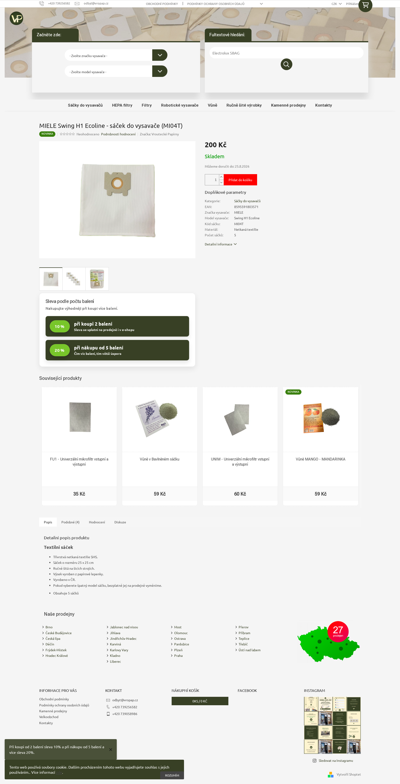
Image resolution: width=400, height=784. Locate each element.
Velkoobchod (48, 717)
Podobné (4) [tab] (70, 522)
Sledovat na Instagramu (336, 760)
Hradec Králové (57, 655)
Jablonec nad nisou (124, 627)
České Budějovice (59, 633)
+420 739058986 (124, 714)
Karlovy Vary (119, 650)
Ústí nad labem (250, 650)
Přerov (243, 627)
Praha (178, 655)
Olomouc (181, 633)
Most (178, 627)
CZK (335, 4)
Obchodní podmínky (162, 4)
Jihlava (115, 633)
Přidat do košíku (240, 180)
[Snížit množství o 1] (221, 182)
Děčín (50, 644)
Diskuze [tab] (120, 522)
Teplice (244, 638)
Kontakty (46, 723)
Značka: (159, 134)
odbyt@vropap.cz (125, 700)
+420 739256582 (124, 707)
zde (59, 772)
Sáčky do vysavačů (247, 201)
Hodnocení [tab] (97, 522)
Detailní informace (218, 244)
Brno (49, 627)
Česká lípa (53, 638)
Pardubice (181, 644)
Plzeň (178, 650)
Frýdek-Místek (56, 650)
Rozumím (172, 775)
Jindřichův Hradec (123, 638)
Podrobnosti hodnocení (118, 134)
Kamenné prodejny (53, 711)
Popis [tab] (48, 522)
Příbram (244, 633)
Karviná (115, 644)
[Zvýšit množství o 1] (221, 177)
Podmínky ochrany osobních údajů (215, 4)
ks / (199, 701)
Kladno (115, 655)
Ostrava (180, 638)
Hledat (286, 64)
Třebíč (243, 644)
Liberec (115, 661)
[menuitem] (85, 105)
